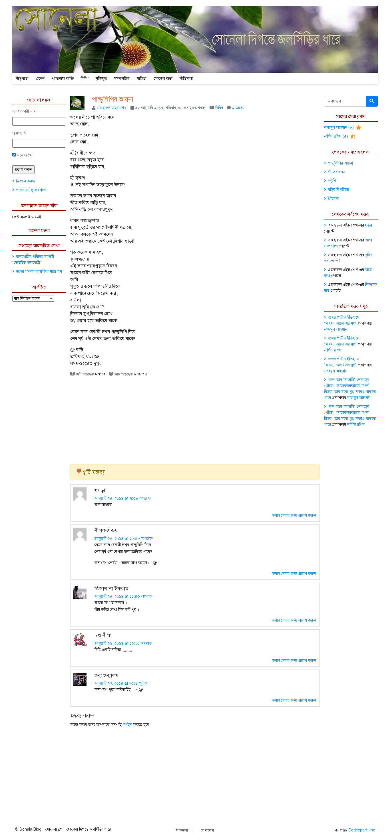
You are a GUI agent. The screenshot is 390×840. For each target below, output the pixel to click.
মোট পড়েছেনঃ (84, 374)
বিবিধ (85, 78)
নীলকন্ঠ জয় (106, 530)
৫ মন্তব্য (238, 107)
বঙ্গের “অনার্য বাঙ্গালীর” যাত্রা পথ (39, 271)
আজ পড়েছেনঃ (123, 374)
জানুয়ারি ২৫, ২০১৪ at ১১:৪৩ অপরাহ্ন (123, 596)
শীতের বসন (336, 172)
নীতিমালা (186, 78)
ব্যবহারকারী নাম (24, 111)
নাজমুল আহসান (335, 329)
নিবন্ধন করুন (25, 181)
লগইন (127, 724)
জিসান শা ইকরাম (111, 588)
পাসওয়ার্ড (19, 133)
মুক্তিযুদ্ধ (101, 78)
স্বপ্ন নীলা (103, 635)
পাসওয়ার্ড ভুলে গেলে (31, 190)
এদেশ (40, 78)
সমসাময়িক (122, 78)
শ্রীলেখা (333, 198)
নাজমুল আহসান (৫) (339, 127)
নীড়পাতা (22, 78)
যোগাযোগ (207, 830)
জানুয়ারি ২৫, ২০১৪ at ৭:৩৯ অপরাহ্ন (122, 498)
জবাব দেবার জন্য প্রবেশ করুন (294, 515)
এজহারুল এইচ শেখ (111, 107)
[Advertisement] (194, 418)
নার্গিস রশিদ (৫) (336, 136)
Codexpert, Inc (361, 830)
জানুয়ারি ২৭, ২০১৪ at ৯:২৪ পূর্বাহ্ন (121, 683)
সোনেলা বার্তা (163, 78)
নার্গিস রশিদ (332, 350)
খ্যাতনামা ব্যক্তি (63, 78)
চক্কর (368, 225)
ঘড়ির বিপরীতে (338, 189)
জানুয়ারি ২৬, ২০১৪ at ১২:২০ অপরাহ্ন (123, 643)
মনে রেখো (24, 155)
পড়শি (332, 180)
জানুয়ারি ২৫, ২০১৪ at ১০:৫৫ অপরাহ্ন (123, 538)
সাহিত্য (141, 78)
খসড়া (100, 490)
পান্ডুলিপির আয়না (112, 99)
